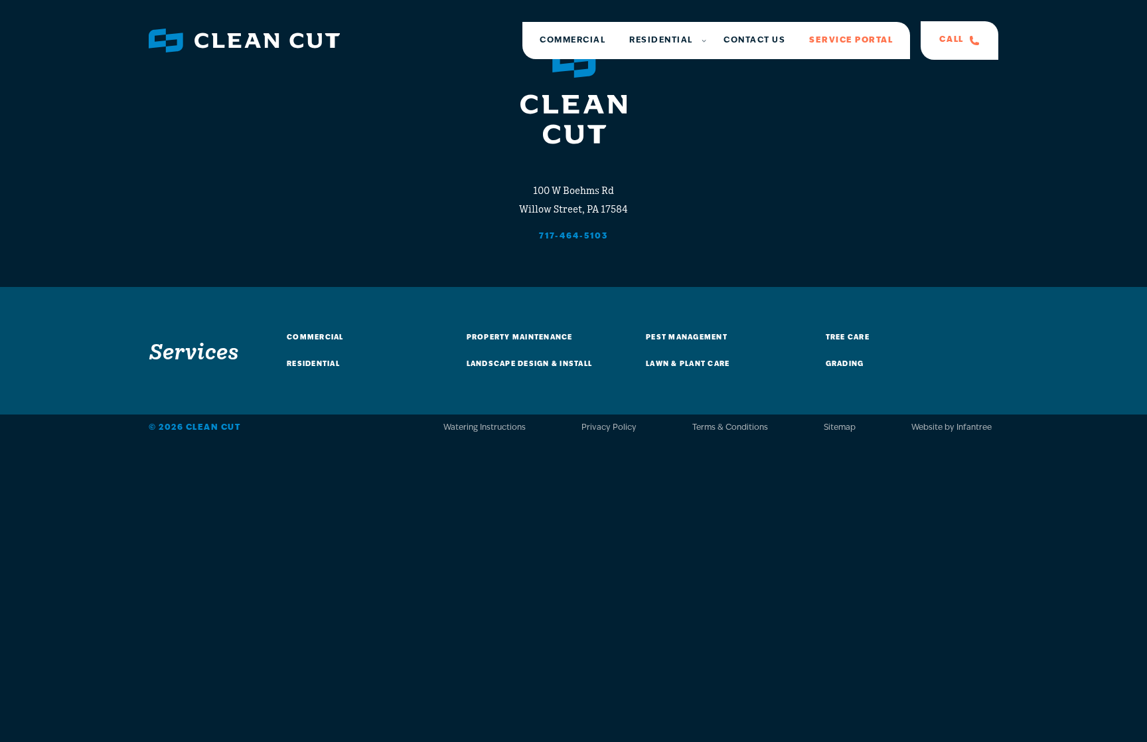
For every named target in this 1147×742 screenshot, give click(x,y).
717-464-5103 (573, 236)
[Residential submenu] (704, 40)
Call (951, 40)
